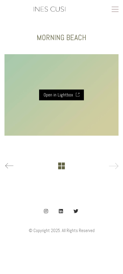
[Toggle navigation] (115, 9)
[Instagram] (46, 211)
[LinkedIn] (61, 211)
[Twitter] (76, 211)
